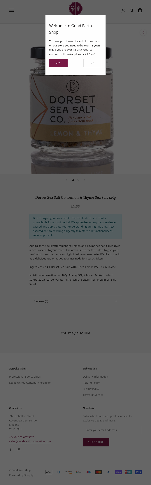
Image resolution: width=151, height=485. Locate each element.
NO (93, 63)
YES (58, 63)
